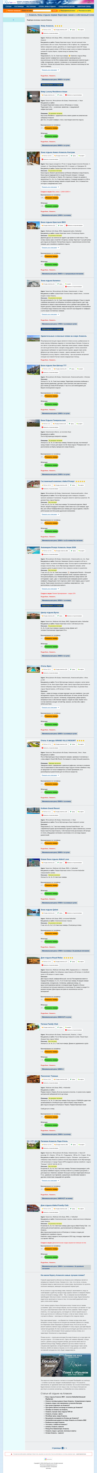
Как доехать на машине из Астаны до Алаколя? (62, 1418)
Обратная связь (84, 6)
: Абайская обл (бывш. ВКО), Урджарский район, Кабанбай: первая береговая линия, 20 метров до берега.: (63, 233)
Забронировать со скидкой (52, 85)
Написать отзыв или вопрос (50, 33)
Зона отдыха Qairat (49, 910)
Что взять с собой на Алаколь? (56, 1424)
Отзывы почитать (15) (61, 1208)
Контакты (48, 1468)
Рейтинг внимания (14, 10)
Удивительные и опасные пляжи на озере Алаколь (64, 336)
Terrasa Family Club (49, 1024)
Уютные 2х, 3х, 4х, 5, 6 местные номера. (54, 877)
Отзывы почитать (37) (61, 29)
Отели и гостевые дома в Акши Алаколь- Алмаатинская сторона (68, 1401)
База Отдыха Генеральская (53, 420)
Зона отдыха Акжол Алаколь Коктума (58, 152)
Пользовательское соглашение (48, 1466)
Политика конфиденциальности (48, 1465)
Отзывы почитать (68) (62, 550)
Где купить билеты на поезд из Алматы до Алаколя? (64, 1407)
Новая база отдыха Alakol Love (55, 859)
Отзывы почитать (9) (60, 423)
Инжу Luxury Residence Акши (54, 92)
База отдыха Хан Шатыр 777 (53, 365)
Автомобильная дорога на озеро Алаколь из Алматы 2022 (65, 1420)
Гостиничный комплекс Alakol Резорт (58, 481)
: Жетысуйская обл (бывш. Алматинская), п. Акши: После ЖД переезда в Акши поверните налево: (62, 822)
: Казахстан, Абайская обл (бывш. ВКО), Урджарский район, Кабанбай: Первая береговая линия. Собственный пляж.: (64, 624)
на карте (81, 29)
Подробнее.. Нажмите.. (48, 75)
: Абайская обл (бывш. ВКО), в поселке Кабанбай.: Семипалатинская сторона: (58, 921)
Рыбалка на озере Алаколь (55, 1422)
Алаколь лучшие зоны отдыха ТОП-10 (58, 1411)
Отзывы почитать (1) (48, 95)
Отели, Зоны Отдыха (47, 6)
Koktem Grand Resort (50, 808)
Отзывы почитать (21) (49, 225)
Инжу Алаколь (47, 26)
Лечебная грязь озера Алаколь (56, 1416)
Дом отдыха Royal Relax (52, 958)
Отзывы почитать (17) (61, 961)
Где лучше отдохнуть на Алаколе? (57, 1405)
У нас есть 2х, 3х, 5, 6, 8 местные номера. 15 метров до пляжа (61, 925)
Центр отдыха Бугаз (50, 612)
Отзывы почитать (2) (48, 913)
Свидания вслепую (67, 6)
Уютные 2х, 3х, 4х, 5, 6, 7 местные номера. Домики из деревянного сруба (64, 1043)
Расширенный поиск (68, 10)
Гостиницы (19, 6)
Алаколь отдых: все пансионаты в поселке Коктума (63, 1403)
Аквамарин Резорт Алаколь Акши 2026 (58, 547)
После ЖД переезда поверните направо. (54, 436)
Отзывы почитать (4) (48, 284)
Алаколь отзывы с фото (54, 1414)
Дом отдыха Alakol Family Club (54, 1205)
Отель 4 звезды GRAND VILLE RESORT (58, 741)
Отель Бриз (46, 666)
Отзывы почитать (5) (60, 369)
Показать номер (51, 128)
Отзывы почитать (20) (62, 155)
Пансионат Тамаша (49, 1076)
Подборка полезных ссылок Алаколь (39, 20)
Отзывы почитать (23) (61, 485)
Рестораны (31, 6)
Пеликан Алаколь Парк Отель (54, 1141)
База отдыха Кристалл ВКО (53, 222)
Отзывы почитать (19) (61, 811)
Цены (73, 29)
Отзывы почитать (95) (62, 1144)
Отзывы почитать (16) (61, 744)
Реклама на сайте (85, 10)
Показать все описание (49, 70)
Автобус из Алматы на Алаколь (56, 1409)
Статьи (8, 6)
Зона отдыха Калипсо (50, 281)
